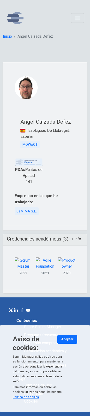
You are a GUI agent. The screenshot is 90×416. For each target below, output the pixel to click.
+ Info (76, 239)
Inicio (7, 36)
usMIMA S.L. (27, 211)
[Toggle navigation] (77, 18)
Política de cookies (26, 397)
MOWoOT (30, 144)
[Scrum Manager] (15, 18)
